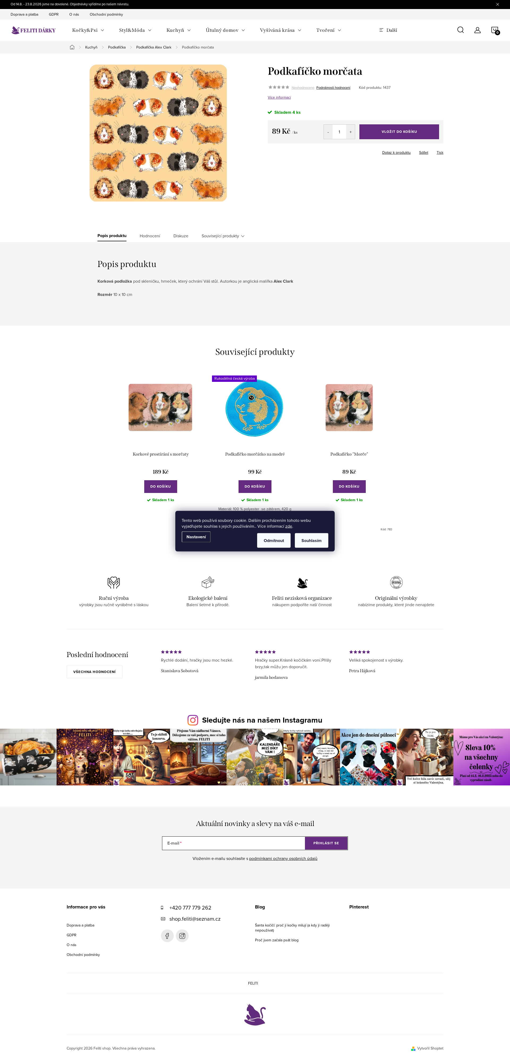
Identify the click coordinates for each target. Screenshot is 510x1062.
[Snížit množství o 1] (328, 132)
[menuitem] (88, 30)
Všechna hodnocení (94, 671)
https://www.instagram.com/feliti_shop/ (182, 935)
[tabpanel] (160, 453)
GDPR (54, 14)
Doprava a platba (24, 14)
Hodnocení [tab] (150, 236)
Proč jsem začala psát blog (277, 940)
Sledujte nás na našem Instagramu (262, 720)
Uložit (295, 151)
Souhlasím (311, 540)
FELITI (253, 983)
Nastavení (196, 537)
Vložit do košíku (399, 131)
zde (288, 526)
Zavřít (312, 151)
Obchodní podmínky (106, 14)
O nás (74, 14)
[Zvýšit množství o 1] (350, 132)
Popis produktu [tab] (111, 236)
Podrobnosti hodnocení (333, 87)
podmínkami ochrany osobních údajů (283, 858)
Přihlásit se (326, 843)
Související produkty (220, 236)
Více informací (279, 97)
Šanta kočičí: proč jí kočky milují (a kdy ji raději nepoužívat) (292, 928)
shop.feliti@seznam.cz (194, 919)
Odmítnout (274, 540)
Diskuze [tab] (180, 236)
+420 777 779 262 (190, 907)
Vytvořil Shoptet (430, 1048)
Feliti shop (167, 935)
